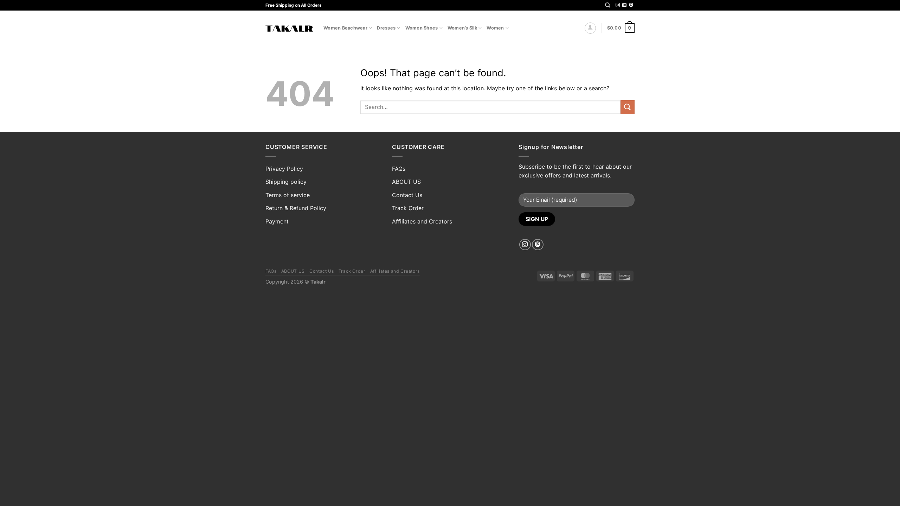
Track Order (408, 208)
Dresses (386, 28)
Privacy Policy (284, 168)
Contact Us (407, 195)
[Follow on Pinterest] (631, 5)
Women (495, 28)
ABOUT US (406, 181)
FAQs (398, 168)
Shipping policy (286, 181)
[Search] (607, 5)
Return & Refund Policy (295, 208)
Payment (277, 221)
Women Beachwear (345, 28)
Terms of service (287, 195)
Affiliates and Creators (422, 221)
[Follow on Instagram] (618, 5)
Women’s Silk (462, 28)
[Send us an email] (624, 5)
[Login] (590, 28)
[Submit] (628, 107)
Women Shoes (421, 28)
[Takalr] (289, 28)
